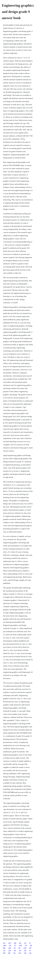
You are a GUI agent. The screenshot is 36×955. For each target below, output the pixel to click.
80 (14, 948)
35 (30, 943)
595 (30, 948)
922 (20, 943)
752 (14, 953)
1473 (9, 943)
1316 (9, 950)
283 (30, 953)
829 (9, 953)
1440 (9, 948)
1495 (20, 945)
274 (25, 943)
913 (4, 943)
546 (25, 953)
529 (31, 945)
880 (4, 948)
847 (15, 950)
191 (19, 948)
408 (15, 943)
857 (20, 950)
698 (4, 953)
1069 (4, 945)
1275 (19, 953)
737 (15, 945)
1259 (24, 948)
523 (4, 950)
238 (25, 950)
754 (26, 945)
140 (10, 945)
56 (30, 950)
